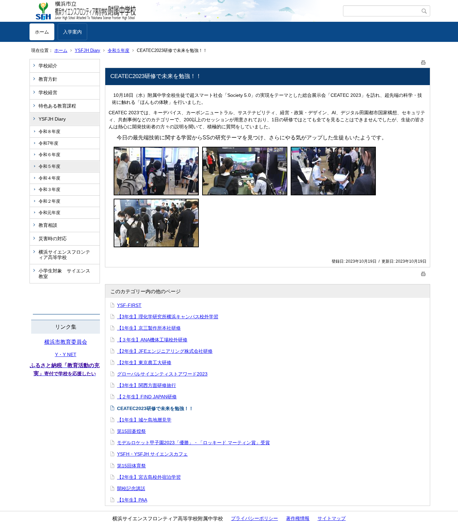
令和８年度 (49, 131)
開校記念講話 (131, 488)
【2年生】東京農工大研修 (144, 362)
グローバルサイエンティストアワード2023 (162, 374)
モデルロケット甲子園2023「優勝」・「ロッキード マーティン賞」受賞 (193, 442)
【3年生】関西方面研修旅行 (146, 385)
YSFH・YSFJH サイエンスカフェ (152, 454)
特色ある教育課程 (57, 106)
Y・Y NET (65, 354)
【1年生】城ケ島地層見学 (144, 419)
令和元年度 (49, 212)
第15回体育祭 (131, 465)
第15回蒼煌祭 (131, 431)
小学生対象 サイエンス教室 (64, 273)
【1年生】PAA (132, 500)
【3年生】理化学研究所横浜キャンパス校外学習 (167, 316)
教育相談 (48, 225)
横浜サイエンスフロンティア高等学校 (64, 254)
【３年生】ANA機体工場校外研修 (152, 339)
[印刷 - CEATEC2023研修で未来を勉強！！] (423, 61)
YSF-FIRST (129, 305)
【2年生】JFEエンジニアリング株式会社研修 (165, 351)
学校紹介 (48, 65)
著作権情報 (297, 518)
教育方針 (48, 79)
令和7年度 (48, 143)
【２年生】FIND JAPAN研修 (147, 396)
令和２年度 (49, 201)
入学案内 (72, 32)
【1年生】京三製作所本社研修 (149, 328)
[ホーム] (186, 11)
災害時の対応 (53, 238)
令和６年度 (49, 154)
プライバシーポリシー (254, 518)
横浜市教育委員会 (65, 342)
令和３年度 (49, 189)
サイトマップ (332, 518)
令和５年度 (118, 50)
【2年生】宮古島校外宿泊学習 (149, 477)
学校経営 (48, 92)
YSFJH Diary (87, 50)
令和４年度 (49, 178)
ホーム (42, 32)
